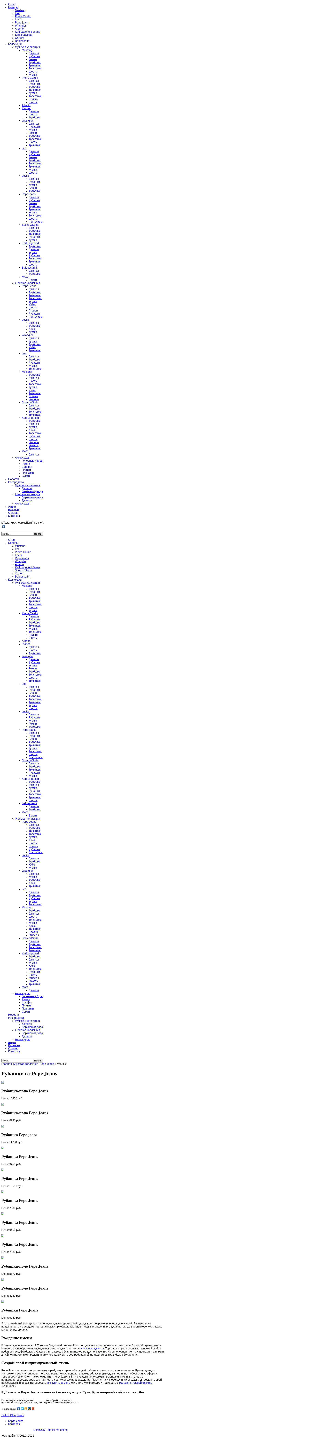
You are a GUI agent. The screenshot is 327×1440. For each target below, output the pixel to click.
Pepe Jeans (47, 1063)
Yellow (5, 1415)
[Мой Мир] (29, 1408)
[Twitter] (22, 1408)
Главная (6, 1063)
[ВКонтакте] (4, 526)
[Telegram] (7, 526)
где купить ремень (58, 1382)
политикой (7, 1404)
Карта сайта (15, 1421)
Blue (13, 1415)
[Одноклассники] (26, 1408)
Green (20, 1415)
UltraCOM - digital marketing (50, 1429)
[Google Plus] (33, 1408)
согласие (40, 1400)
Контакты (14, 1424)
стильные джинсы (92, 1348)
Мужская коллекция (25, 1063)
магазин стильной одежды (135, 1382)
